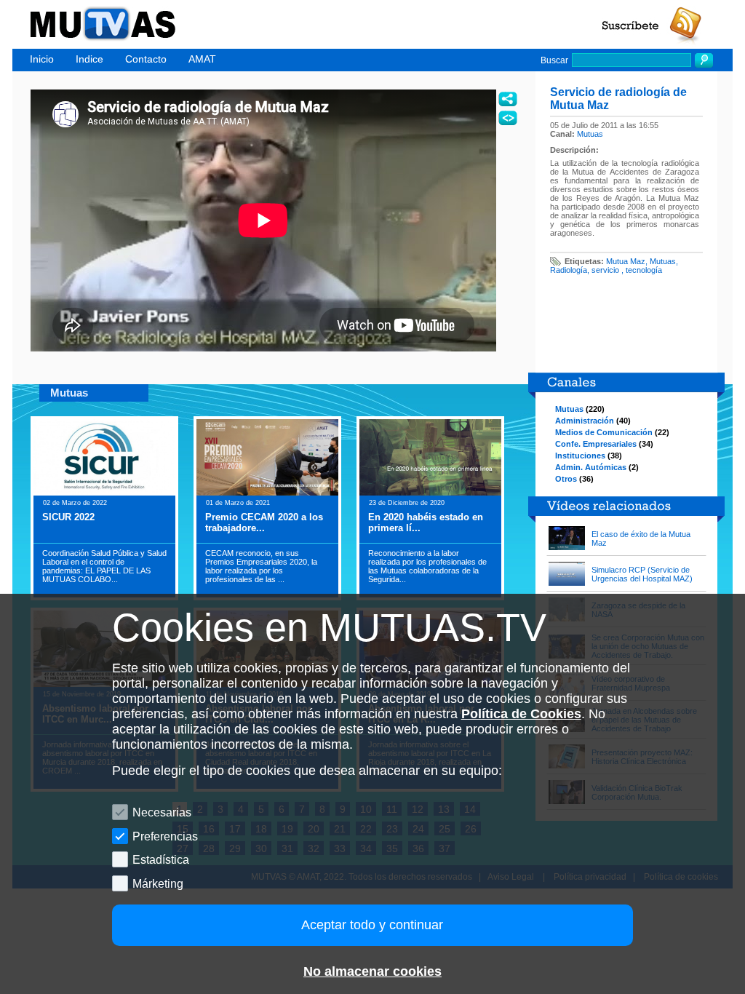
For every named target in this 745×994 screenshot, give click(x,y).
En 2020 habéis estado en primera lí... (425, 522)
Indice (89, 59)
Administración (584, 420)
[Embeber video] (507, 118)
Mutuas (590, 134)
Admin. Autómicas (590, 467)
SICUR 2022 (68, 517)
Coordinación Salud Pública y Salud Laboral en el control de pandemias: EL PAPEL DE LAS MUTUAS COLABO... (104, 566)
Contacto (146, 59)
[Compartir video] (507, 99)
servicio (606, 270)
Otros (566, 478)
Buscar (554, 60)
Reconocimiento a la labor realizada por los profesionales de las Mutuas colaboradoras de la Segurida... (427, 566)
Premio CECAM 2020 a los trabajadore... (264, 522)
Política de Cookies (521, 714)
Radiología (568, 270)
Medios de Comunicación (604, 432)
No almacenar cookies (372, 971)
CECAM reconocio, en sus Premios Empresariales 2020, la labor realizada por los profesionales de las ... (261, 566)
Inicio (42, 59)
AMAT (202, 59)
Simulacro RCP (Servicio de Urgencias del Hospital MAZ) (642, 574)
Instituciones (580, 455)
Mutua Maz (625, 261)
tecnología (644, 270)
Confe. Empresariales (596, 444)
